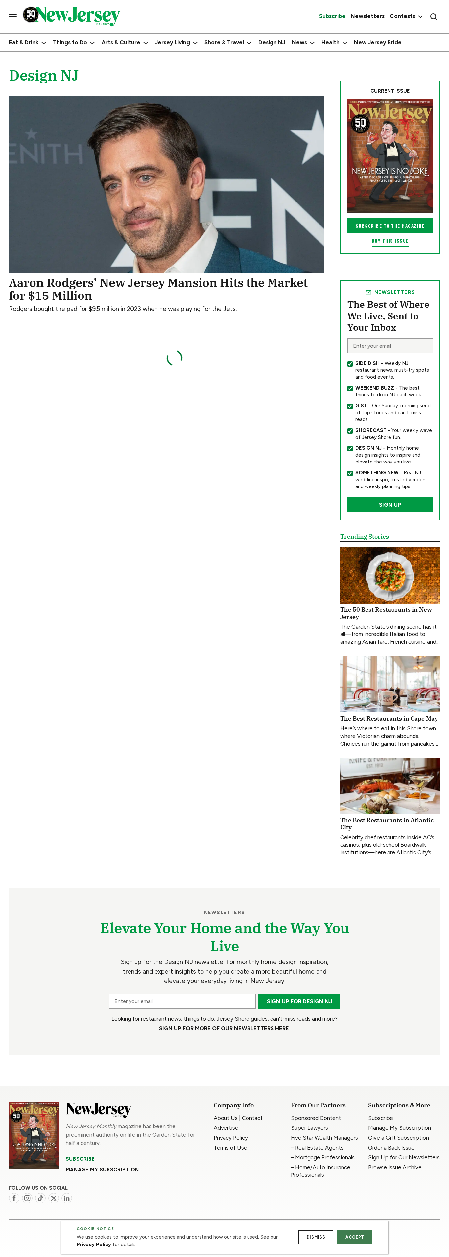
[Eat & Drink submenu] (43, 43)
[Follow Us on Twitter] (53, 1198)
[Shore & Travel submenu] (249, 43)
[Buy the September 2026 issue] (390, 156)
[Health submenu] (344, 43)
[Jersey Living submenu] (195, 43)
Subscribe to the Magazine (390, 226)
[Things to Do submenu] (92, 43)
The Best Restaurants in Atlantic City (387, 824)
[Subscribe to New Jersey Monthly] (34, 1135)
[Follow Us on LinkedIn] (66, 1198)
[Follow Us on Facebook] (14, 1198)
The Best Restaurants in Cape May (389, 718)
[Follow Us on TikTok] (40, 1198)
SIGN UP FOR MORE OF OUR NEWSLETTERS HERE (224, 1028)
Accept (354, 1237)
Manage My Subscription (102, 1170)
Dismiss (316, 1237)
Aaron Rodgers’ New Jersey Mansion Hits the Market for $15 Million (158, 289)
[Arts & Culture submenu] (145, 43)
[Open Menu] (13, 17)
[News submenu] (312, 43)
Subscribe (80, 1159)
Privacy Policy (94, 1244)
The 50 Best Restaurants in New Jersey (386, 613)
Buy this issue (390, 241)
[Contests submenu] (419, 16)
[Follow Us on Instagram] (27, 1198)
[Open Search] (433, 16)
